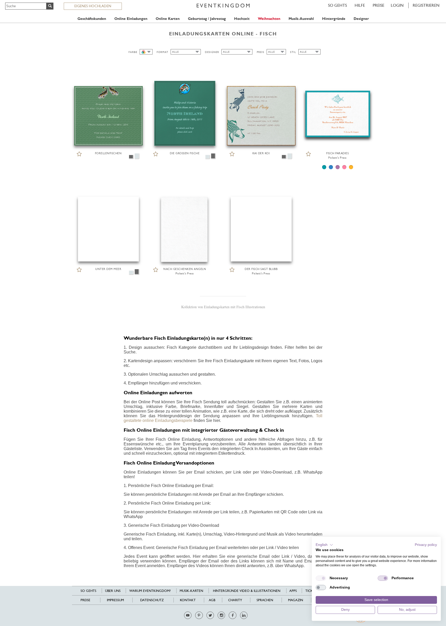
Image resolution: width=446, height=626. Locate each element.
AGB (212, 600)
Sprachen (265, 600)
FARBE (133, 52)
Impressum (115, 600)
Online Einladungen (130, 19)
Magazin (295, 600)
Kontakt (188, 600)
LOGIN (397, 5)
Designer (361, 19)
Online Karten (168, 19)
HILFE (360, 5)
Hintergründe (333, 19)
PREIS (260, 52)
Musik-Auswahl (301, 19)
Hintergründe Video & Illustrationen (246, 591)
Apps (293, 591)
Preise (378, 5)
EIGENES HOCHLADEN (92, 6)
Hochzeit (242, 19)
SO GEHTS (337, 5)
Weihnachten (269, 19)
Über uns (113, 591)
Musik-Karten (191, 591)
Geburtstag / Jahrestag (207, 19)
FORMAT (162, 52)
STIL (293, 52)
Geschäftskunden (91, 19)
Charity (235, 600)
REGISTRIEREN (426, 5)
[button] (324, 545)
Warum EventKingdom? (150, 591)
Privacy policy (426, 545)
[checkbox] (321, 578)
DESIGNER (212, 52)
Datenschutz (152, 600)
